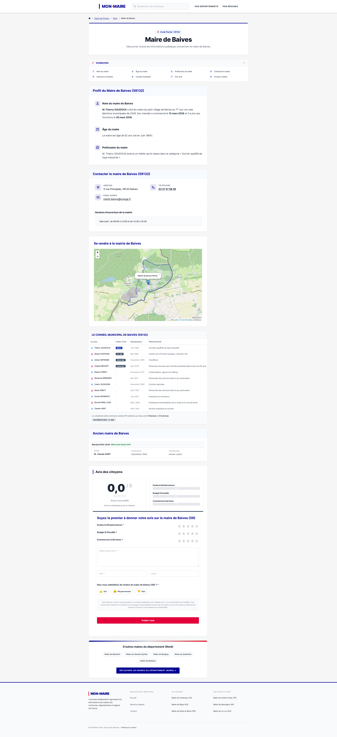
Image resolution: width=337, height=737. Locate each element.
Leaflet (175, 320)
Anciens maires (218, 77)
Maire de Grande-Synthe (136, 654)
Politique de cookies (129, 727)
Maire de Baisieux (148, 661)
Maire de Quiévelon (183, 654)
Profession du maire (181, 71)
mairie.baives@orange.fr (117, 199)
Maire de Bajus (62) (180, 704)
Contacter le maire (220, 71)
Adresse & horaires (103, 77)
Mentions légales (137, 704)
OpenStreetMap (186, 320)
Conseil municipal (141, 77)
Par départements (207, 6)
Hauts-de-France (101, 18)
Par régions (230, 6)
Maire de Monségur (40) (223, 704)
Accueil (133, 698)
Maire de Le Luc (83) (222, 711)
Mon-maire (100, 694)
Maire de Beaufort (112, 654)
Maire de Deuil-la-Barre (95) (184, 711)
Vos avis (176, 77)
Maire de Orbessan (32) (182, 698)
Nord (115, 18)
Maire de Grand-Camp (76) (225, 698)
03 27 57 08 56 (167, 189)
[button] (148, 282)
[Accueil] (89, 18)
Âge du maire (139, 71)
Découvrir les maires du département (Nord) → (148, 670)
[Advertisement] (230, 125)
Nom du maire (100, 71)
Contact (133, 711)
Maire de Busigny (161, 654)
